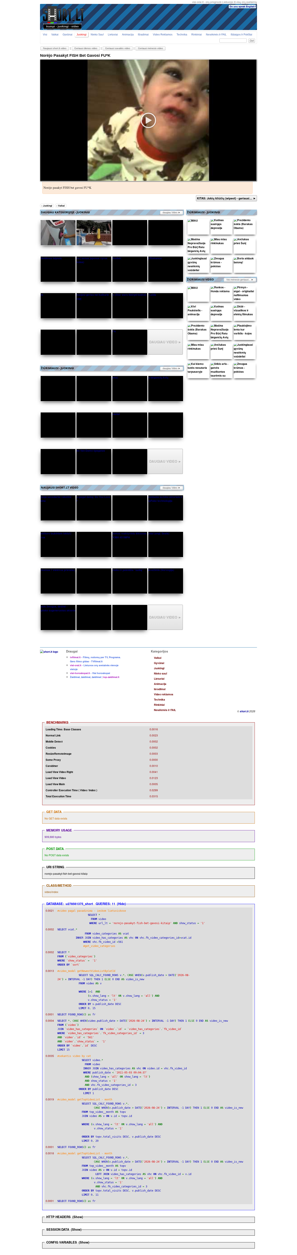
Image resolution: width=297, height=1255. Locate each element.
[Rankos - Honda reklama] (221, 290)
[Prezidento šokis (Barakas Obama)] (244, 225)
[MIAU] (193, 221)
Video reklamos (162, 34)
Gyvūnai (67, 34)
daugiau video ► (171, 212)
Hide (121, 903)
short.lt (244, 711)
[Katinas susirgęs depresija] (221, 225)
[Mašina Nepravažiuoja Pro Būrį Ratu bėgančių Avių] (198, 246)
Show (77, 1217)
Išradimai (143, 34)
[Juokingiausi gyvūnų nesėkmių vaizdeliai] (198, 265)
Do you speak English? (243, 6)
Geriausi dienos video (85, 48)
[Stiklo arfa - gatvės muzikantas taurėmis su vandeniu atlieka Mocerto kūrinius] (221, 376)
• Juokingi (47, 205)
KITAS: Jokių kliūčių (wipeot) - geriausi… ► (226, 198)
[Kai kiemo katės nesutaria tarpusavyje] (198, 369)
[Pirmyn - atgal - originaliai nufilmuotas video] (244, 294)
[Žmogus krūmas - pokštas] (221, 263)
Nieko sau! (97, 34)
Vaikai (54, 34)
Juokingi (82, 34)
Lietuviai (113, 34)
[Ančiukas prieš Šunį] (244, 242)
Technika (182, 34)
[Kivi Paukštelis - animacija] (198, 311)
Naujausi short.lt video (54, 48)
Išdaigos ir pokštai (241, 34)
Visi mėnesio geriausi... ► (240, 279)
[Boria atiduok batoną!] (244, 261)
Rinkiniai (196, 34)
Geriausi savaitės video (117, 48)
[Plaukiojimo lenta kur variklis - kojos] (244, 330)
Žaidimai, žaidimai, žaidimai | (94, 677)
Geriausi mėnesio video (150, 48)
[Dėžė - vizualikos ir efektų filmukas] (244, 311)
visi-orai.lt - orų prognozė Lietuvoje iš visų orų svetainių (224, 2)
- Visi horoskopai (90, 673)
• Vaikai (61, 205)
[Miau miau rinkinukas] (221, 242)
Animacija (128, 34)
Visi (45, 34)
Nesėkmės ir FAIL (216, 34)
